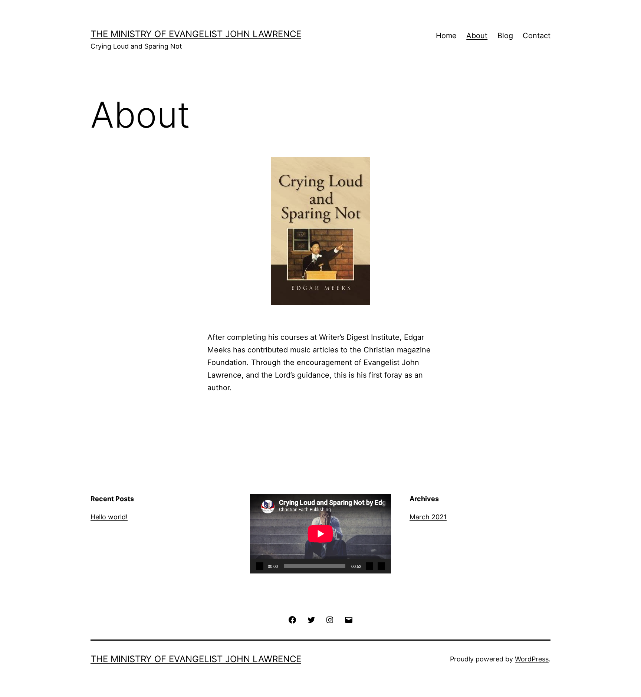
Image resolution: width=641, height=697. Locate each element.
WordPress (532, 659)
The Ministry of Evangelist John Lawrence (196, 34)
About (476, 35)
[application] (320, 533)
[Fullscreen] (381, 566)
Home (446, 35)
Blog (505, 35)
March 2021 (428, 517)
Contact (536, 35)
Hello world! (109, 517)
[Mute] (369, 566)
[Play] (259, 566)
